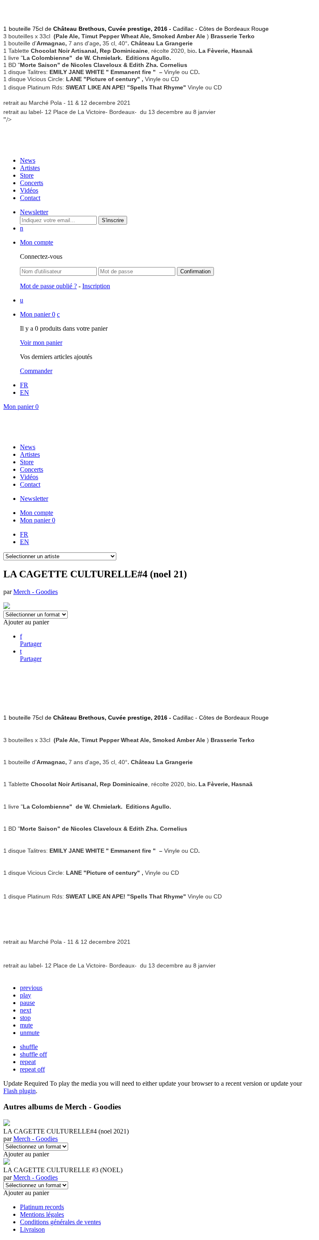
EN (24, 392)
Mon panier (37, 314)
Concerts (31, 182)
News (27, 160)
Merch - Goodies (35, 591)
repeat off (32, 1069)
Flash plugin (19, 1090)
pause (27, 1002)
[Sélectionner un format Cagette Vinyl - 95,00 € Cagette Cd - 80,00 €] (35, 614)
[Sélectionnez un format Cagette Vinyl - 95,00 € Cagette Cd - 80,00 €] (35, 1146)
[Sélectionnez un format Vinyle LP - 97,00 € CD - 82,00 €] (35, 1184)
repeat (28, 1061)
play (25, 995)
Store (27, 175)
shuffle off (33, 1054)
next (25, 1010)
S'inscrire (113, 220)
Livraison (32, 1229)
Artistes (30, 167)
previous (31, 987)
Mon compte (36, 242)
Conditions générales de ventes (60, 1221)
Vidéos (29, 190)
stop (25, 1017)
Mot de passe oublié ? (48, 286)
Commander (36, 370)
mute (26, 1025)
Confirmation (195, 271)
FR (24, 385)
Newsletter (34, 211)
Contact (30, 197)
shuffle (29, 1046)
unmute (29, 1032)
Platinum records (42, 1206)
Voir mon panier (41, 342)
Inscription (96, 286)
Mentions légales (42, 1214)
